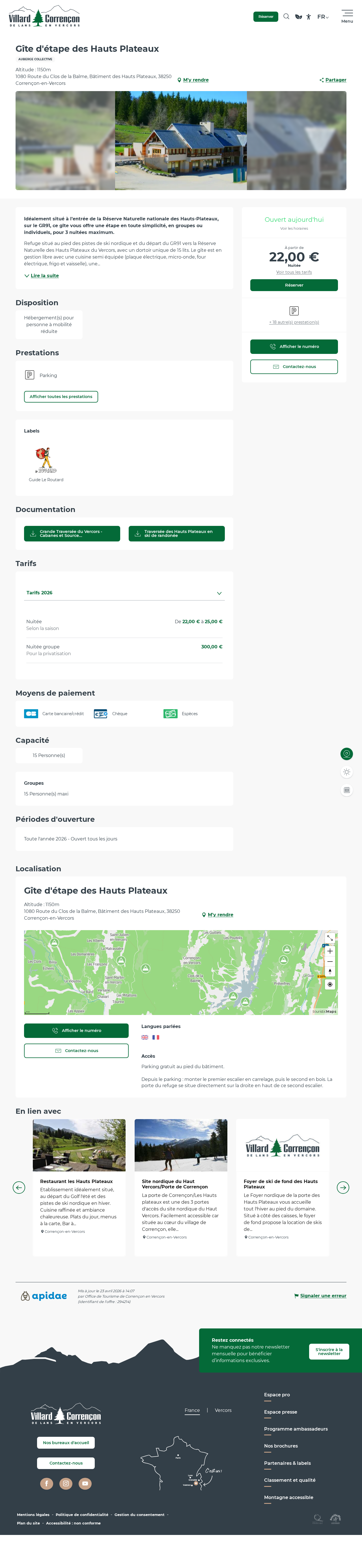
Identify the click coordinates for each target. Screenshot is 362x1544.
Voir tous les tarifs (294, 272)
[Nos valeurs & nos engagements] (298, 19)
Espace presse (280, 1412)
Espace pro (277, 1394)
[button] (286, 16)
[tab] (119, 593)
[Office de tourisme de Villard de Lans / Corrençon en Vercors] (44, 16)
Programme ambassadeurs (296, 1429)
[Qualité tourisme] (318, 1518)
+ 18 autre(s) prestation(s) (294, 322)
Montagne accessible (288, 1497)
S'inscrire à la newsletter (329, 1351)
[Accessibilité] (308, 16)
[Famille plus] (335, 1518)
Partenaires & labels (287, 1463)
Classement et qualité (290, 1480)
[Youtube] (85, 1484)
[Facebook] (46, 1484)
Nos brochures (281, 1446)
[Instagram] (66, 1484)
